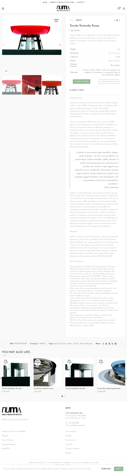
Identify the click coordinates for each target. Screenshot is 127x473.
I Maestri (5, 436)
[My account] (124, 8)
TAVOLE (79, 20)
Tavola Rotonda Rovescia (44, 388)
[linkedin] (112, 343)
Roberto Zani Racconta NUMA (14, 431)
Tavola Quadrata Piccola (11, 388)
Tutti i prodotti (70, 431)
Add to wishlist (78, 90)
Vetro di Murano (86, 344)
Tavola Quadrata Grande (75, 388)
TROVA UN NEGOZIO (109, 81)
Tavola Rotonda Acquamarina (108, 388)
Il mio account (70, 440)
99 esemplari (115, 65)
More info (106, 469)
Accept (119, 469)
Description (76, 98)
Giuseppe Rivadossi (9, 444)
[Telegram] (115, 343)
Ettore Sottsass (60, 344)
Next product (119, 20)
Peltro (69, 344)
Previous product (114, 20)
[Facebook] (103, 343)
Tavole (117, 57)
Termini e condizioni (72, 449)
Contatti (68, 444)
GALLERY (6, 449)
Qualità (68, 453)
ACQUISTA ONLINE (82, 81)
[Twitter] (106, 343)
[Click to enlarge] (6, 70)
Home (72, 20)
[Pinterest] (109, 343)
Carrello (68, 436)
